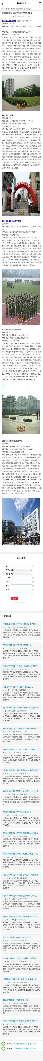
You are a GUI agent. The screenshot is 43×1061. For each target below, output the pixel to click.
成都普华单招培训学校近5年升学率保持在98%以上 (21, 708)
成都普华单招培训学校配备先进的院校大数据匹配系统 (21, 979)
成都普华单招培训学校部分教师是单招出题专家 (21, 916)
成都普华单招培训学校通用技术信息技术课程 (20, 770)
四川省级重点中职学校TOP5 (25, 1048)
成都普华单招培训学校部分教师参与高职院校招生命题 (21, 896)
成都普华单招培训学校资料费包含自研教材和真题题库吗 (21, 666)
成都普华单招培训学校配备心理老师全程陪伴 (20, 1021)
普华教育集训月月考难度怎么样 (15, 1000)
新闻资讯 (19, 9)
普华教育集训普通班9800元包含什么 (17, 937)
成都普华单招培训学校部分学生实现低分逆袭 (20, 875)
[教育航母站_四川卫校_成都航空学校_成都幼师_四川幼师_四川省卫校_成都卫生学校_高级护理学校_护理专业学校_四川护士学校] (21, 3)
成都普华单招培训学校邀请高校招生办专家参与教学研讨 (21, 854)
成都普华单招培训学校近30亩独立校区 (18, 687)
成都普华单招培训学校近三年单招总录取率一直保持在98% (21, 729)
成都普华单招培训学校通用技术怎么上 (18, 812)
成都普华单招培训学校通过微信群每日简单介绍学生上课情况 (21, 833)
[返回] (2, 4)
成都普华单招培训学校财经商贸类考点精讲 (20, 624)
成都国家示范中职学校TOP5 (25, 1044)
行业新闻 (27, 9)
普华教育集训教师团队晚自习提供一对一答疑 (20, 791)
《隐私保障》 (22, 602)
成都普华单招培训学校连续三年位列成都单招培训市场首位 (21, 749)
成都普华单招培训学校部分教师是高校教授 (20, 958)
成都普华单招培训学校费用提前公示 (17, 645)
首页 (12, 9)
